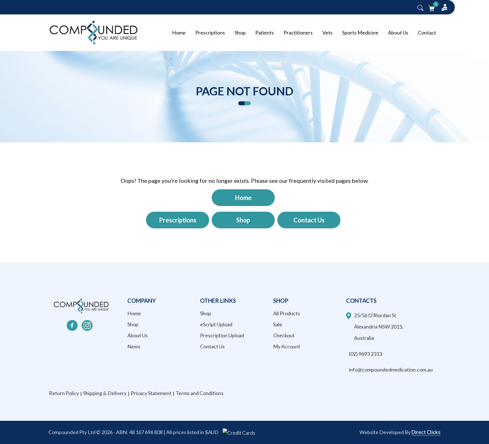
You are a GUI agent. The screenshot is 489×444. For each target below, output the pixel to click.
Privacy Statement (151, 393)
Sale (277, 324)
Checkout (284, 335)
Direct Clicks (426, 432)
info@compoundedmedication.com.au (391, 369)
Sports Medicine (360, 32)
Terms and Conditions (200, 393)
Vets (327, 32)
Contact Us (309, 220)
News (133, 346)
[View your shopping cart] (431, 7)
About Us (398, 32)
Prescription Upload (222, 335)
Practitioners (298, 32)
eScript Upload (216, 324)
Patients (264, 32)
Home (179, 32)
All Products (286, 313)
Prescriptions (210, 32)
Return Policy (64, 393)
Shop (240, 32)
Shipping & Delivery (104, 393)
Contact (427, 32)
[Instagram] (87, 325)
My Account (286, 346)
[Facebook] (72, 325)
